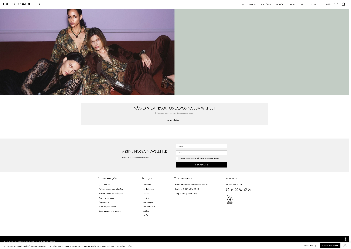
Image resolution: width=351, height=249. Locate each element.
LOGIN (328, 4)
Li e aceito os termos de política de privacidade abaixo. (199, 158)
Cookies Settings (309, 245)
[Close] (345, 245)
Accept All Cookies (330, 245)
